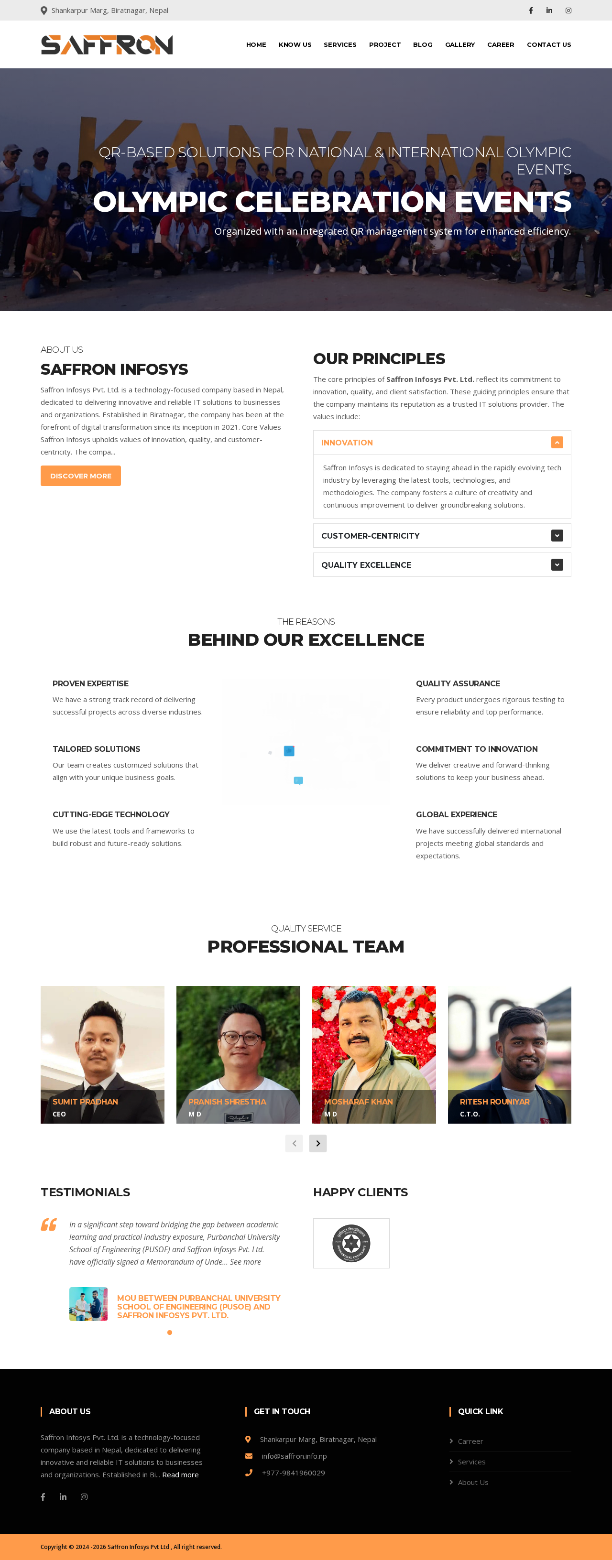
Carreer (470, 1441)
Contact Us (549, 44)
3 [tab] (320, 277)
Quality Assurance (458, 683)
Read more (180, 1474)
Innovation (347, 442)
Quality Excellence (366, 565)
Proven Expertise (90, 683)
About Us (473, 1482)
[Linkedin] (550, 10)
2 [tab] (306, 277)
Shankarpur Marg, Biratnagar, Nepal (317, 1439)
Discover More (80, 476)
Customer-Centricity (370, 536)
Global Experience (456, 814)
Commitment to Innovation (476, 749)
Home (256, 44)
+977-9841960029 (292, 1472)
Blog (422, 44)
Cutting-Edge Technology (111, 814)
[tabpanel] (306, 189)
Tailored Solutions (96, 749)
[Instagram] (568, 10)
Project (385, 44)
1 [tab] (291, 277)
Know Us (295, 44)
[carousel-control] (24, 189)
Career (500, 44)
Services (340, 44)
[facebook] (532, 10)
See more (245, 1262)
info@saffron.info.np (293, 1456)
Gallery (460, 44)
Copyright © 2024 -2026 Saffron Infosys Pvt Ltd (106, 1547)
